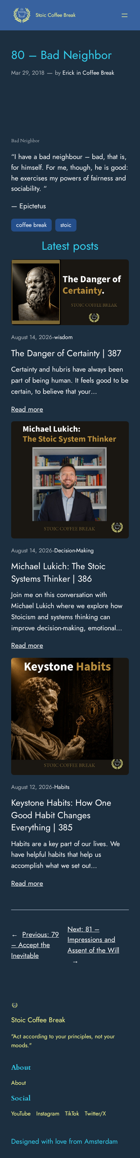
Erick (68, 73)
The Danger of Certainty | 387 (66, 353)
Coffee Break (98, 73)
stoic (65, 225)
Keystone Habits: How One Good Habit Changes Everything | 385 (61, 815)
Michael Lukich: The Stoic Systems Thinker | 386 (58, 572)
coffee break (31, 225)
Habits (61, 787)
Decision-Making (74, 550)
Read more (27, 409)
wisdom (63, 337)
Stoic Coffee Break (55, 15)
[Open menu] (124, 15)
